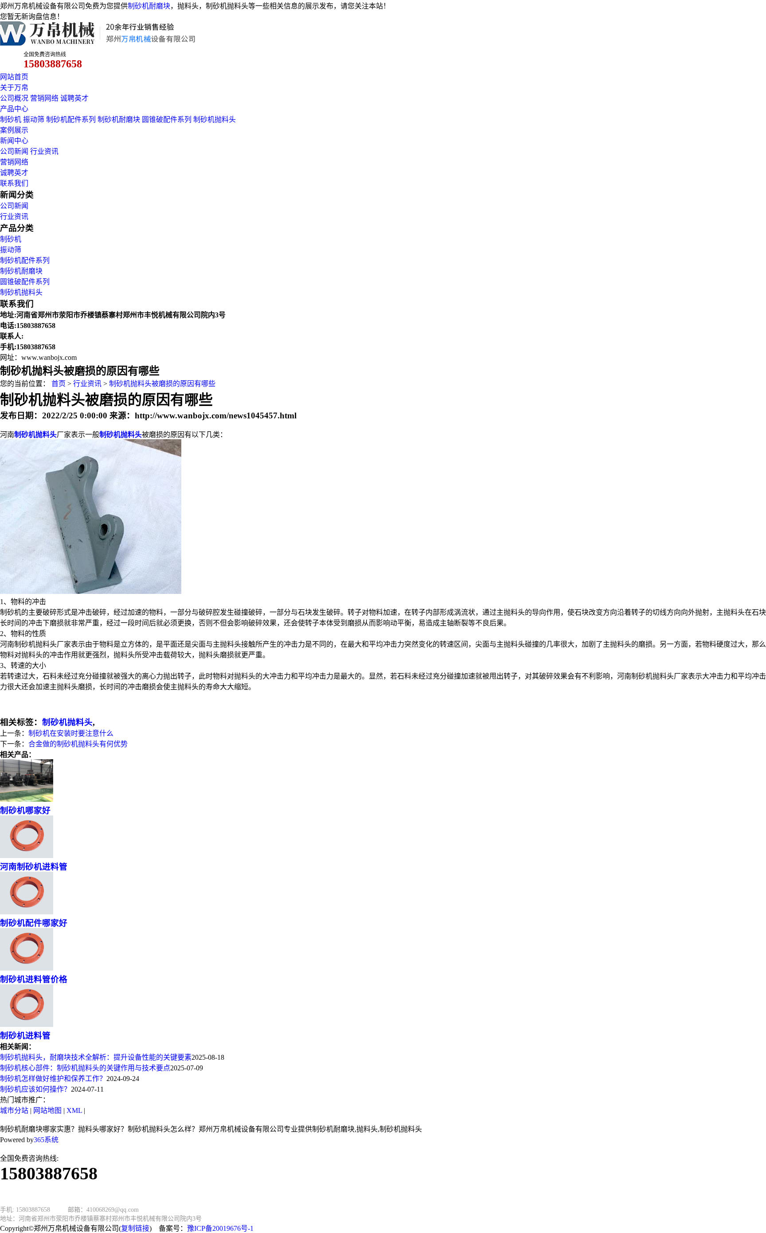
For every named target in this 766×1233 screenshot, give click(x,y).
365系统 (46, 1139)
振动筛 (33, 119)
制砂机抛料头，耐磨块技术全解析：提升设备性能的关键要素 (96, 1057)
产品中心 (14, 109)
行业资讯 (44, 151)
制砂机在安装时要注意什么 (70, 733)
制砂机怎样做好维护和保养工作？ (53, 1078)
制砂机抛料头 (214, 119)
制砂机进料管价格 (33, 979)
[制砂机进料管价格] (26, 968)
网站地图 (47, 1110)
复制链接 (135, 1228)
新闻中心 (14, 140)
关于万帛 (14, 87)
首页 (58, 383)
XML (74, 1110)
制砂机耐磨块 (149, 6)
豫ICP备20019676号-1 (220, 1228)
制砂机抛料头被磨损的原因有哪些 (162, 383)
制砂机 (10, 119)
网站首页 (14, 77)
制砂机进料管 (25, 1035)
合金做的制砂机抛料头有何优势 (78, 744)
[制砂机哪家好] (26, 799)
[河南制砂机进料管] (26, 855)
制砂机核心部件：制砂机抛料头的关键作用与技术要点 (85, 1068)
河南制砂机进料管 (33, 866)
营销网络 (44, 98)
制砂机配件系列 (71, 119)
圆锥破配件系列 (167, 119)
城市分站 (14, 1110)
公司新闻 (14, 151)
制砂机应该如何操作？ (35, 1089)
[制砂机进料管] (26, 1024)
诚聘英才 (74, 98)
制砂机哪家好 (25, 810)
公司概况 (14, 98)
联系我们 (14, 183)
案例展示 (14, 130)
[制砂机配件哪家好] (26, 912)
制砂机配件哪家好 (33, 923)
